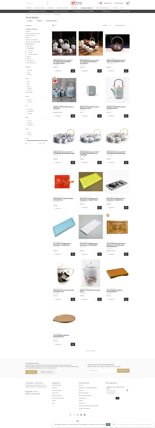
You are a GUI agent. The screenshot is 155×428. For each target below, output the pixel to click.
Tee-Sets (30, 50)
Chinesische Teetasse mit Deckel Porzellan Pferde (63, 290)
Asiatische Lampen (62, 8)
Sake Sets (29, 46)
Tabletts (30, 52)
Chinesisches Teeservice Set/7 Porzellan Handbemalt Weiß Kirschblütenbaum (63, 62)
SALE (121, 8)
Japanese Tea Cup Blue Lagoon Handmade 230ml (89, 107)
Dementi (81, 390)
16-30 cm (29, 122)
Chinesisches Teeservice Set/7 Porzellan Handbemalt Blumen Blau (64, 152)
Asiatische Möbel (39, 8)
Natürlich (29, 88)
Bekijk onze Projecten (47, 372)
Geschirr (29, 56)
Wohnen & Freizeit (87, 8)
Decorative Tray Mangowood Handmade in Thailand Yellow (89, 199)
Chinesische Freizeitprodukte (32, 42)
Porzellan (29, 70)
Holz (28, 72)
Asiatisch (29, 113)
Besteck (29, 58)
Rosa (28, 82)
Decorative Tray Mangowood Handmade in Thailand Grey (116, 199)
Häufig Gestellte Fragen (85, 395)
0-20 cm (29, 99)
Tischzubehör (30, 60)
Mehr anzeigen (29, 92)
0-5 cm (29, 132)
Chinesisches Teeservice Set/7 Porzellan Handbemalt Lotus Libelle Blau (89, 153)
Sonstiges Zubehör (33, 54)
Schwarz (29, 90)
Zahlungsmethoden (84, 393)
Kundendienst (31, 372)
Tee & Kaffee (57, 14)
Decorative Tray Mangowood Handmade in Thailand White (89, 244)
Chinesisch (30, 109)
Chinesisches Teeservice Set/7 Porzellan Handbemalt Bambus (116, 152)
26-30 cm (29, 134)
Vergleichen (58, 70)
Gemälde (27, 31)
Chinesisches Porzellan (102, 8)
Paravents (50, 8)
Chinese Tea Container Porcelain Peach (90, 290)
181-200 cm (30, 125)
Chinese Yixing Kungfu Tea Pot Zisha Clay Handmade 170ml (116, 61)
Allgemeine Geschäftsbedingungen (88, 388)
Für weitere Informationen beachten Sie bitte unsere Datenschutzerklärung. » (135, 424)
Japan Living (74, 8)
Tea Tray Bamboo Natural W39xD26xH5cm (114, 290)
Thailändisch (30, 111)
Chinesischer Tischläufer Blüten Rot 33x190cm (63, 199)
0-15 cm (29, 120)
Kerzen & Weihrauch (30, 35)
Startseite (28, 8)
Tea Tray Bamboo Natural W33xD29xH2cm (61, 336)
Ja (108, 424)
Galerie (115, 8)
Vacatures (81, 403)
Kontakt (81, 400)
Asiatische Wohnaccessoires (32, 33)
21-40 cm (29, 101)
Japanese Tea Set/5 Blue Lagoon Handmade (63, 107)
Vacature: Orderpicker (84, 408)
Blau (28, 86)
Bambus (29, 74)
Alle (117, 398)
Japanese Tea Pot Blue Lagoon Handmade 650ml (116, 107)
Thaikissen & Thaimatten (31, 40)
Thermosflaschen (31, 63)
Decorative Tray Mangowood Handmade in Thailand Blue (62, 244)
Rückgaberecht (82, 398)
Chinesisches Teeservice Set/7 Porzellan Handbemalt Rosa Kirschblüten (89, 62)
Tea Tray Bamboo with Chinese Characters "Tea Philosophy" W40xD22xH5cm (116, 245)
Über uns (81, 385)
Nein (114, 424)
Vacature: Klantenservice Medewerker (88, 406)
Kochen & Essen (48, 14)
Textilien (27, 37)
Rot (28, 84)
